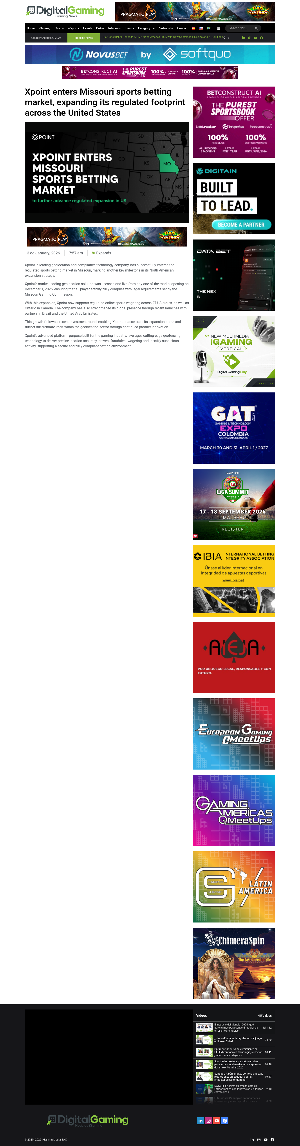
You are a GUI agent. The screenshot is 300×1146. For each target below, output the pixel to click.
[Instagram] (249, 37)
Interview (114, 28)
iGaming (45, 28)
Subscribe (166, 28)
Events (87, 28)
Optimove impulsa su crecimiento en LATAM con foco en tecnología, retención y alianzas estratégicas (238, 1052)
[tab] (234, 1028)
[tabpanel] (109, 1057)
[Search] (256, 28)
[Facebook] (261, 37)
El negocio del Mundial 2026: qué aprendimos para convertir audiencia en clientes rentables (236, 1027)
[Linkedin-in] (243, 37)
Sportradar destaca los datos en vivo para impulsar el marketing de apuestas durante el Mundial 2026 (238, 1064)
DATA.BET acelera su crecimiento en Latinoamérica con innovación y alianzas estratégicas (238, 1089)
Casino (59, 28)
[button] (83, 38)
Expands (103, 253)
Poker (100, 28)
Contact (182, 28)
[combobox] (238, 28)
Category (144, 28)
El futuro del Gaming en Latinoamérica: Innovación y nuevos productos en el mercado (237, 1101)
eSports (73, 28)
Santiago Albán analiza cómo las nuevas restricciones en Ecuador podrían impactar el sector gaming (238, 1077)
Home (31, 28)
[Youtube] (255, 37)
